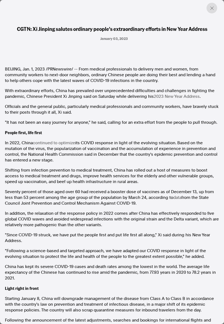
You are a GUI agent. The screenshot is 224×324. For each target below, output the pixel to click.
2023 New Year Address (177, 96)
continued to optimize (54, 142)
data (177, 197)
